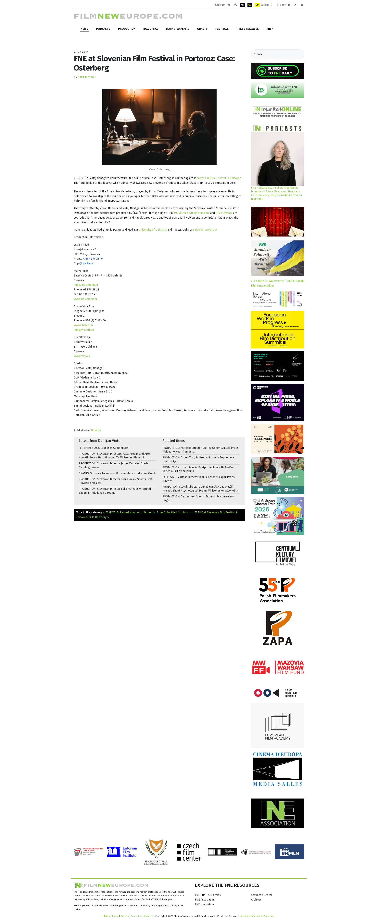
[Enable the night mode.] (235, 5)
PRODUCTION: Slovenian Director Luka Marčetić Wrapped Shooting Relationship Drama (115, 490)
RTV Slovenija (224, 213)
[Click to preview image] (159, 127)
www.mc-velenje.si (85, 299)
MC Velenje (181, 213)
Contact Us (137, 916)
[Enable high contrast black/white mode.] (242, 5)
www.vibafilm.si (83, 325)
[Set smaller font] (288, 5)
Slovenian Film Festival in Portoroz (219, 178)
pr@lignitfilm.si (85, 263)
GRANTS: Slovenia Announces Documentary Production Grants (118, 473)
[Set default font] (295, 5)
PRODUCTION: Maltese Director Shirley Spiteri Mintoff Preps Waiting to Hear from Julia (200, 449)
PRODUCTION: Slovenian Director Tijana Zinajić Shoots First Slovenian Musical (115, 481)
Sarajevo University (205, 229)
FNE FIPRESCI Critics (208, 895)
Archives (256, 899)
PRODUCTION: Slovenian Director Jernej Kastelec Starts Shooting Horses (113, 465)
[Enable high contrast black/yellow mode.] (250, 5)
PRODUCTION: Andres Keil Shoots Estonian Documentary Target (198, 498)
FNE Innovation (204, 904)
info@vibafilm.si (84, 330)
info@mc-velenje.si (86, 285)
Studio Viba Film (199, 213)
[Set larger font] (302, 5)
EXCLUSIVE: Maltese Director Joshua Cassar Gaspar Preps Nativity (198, 478)
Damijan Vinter (87, 77)
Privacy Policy (111, 916)
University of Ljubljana (153, 229)
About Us (148, 916)
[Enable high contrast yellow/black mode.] (257, 5)
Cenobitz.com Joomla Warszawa (257, 916)
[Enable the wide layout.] (277, 5)
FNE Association (205, 899)
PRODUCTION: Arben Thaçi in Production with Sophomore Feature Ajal (198, 459)
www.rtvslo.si (82, 356)
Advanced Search (261, 895)
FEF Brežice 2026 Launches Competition (103, 448)
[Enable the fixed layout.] (271, 5)
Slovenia (95, 430)
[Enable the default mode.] (228, 5)
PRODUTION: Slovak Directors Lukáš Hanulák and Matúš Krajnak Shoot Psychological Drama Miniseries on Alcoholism (200, 488)
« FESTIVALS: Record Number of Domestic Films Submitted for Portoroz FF (150, 512)
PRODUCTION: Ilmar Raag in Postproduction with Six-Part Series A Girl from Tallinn (198, 469)
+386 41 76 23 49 (93, 258)
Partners (124, 916)
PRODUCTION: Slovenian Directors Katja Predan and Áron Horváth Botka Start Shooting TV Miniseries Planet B (114, 455)
